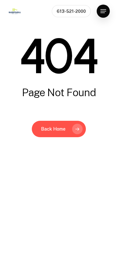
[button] (103, 11)
